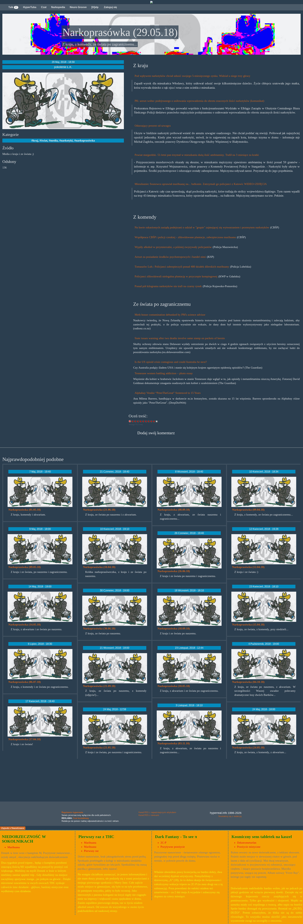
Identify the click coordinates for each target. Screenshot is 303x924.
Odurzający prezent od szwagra (153, 125)
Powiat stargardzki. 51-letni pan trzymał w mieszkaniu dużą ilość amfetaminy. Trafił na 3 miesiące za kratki (197, 154)
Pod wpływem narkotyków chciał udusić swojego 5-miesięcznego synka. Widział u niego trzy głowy (192, 75)
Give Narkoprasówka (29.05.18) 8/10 (151, 421)
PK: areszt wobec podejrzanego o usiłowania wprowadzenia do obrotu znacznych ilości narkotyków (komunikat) (199, 100)
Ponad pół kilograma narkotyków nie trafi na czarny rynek (168, 286)
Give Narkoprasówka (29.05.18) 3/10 (138, 421)
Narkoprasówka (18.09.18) (173, 628)
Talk (12, 7)
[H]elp (94, 7)
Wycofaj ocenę (130, 421)
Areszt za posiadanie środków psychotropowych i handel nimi (171, 256)
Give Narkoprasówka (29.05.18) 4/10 (140, 421)
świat (44, 140)
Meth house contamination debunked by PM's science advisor (170, 314)
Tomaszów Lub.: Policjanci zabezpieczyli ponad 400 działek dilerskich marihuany (182, 266)
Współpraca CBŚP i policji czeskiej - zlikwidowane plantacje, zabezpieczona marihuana (186, 237)
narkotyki (67, 140)
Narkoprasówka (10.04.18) (99, 567)
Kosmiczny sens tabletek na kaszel (262, 836)
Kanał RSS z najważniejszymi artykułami (157, 812)
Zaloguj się (110, 7)
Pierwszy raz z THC (96, 836)
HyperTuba (29, 7)
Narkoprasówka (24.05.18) (248, 747)
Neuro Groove (78, 7)
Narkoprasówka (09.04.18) (248, 509)
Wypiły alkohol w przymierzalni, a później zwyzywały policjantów (173, 247)
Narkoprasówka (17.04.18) (24, 739)
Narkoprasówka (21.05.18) (99, 747)
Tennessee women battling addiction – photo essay (164, 373)
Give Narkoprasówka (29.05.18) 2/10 (135, 421)
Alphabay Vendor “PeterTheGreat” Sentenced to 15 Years (168, 392)
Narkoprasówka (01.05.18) (24, 509)
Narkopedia (58, 7)
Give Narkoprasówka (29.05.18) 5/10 (143, 421)
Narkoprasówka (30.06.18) (99, 628)
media (54, 140)
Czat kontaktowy (81, 818)
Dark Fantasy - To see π (176, 836)
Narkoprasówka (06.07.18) (24, 681)
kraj (35, 140)
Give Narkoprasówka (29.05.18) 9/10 (154, 421)
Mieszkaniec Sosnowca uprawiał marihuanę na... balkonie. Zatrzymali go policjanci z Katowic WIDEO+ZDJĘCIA (201, 184)
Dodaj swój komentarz (156, 433)
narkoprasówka (85, 140)
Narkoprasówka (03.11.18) (173, 743)
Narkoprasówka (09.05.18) (24, 567)
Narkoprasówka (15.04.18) (248, 624)
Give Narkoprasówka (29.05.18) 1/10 (132, 421)
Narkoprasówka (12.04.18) (248, 567)
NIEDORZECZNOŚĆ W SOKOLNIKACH (24, 839)
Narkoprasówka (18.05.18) (173, 686)
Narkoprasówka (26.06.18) (173, 571)
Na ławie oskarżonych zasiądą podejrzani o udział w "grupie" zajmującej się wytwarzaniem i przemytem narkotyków (202, 227)
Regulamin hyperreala (72, 812)
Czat (43, 7)
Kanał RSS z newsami (149, 815)
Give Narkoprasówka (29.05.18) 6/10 (146, 421)
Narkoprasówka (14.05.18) (24, 624)
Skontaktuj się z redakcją (229, 816)
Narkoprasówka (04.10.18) (248, 681)
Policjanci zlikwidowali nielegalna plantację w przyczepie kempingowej (176, 276)
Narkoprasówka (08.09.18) (173, 509)
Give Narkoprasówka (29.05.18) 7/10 (148, 421)
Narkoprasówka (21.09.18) (99, 686)
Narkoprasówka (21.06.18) (99, 509)
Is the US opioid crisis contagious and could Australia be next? (171, 361)
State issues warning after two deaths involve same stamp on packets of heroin (180, 338)
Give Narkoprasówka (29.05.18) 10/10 (156, 421)
